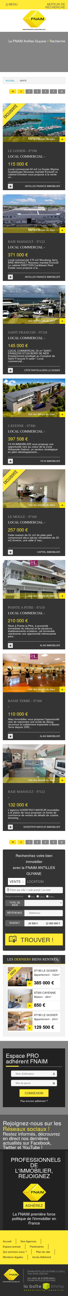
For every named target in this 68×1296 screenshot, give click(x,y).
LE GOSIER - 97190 (26, 153)
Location (35, 881)
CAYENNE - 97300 (26, 428)
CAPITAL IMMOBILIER (48, 551)
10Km (42, 897)
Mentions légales (13, 1257)
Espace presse (12, 1246)
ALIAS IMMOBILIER (50, 645)
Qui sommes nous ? (15, 1251)
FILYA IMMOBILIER (50, 460)
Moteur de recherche (55, 5)
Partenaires (37, 1246)
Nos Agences (28, 1241)
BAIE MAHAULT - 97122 (26, 244)
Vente (16, 881)
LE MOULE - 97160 (26, 519)
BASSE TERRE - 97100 (25, 703)
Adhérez (34, 1205)
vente (23, 80)
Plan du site (43, 1251)
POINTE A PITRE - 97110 (26, 610)
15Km (51, 897)
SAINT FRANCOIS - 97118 (27, 335)
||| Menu (12, 4)
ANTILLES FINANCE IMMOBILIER (42, 186)
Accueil (10, 80)
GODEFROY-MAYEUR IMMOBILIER (41, 826)
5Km (33, 897)
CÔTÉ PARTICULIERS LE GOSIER (42, 370)
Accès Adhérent (41, 1257)
